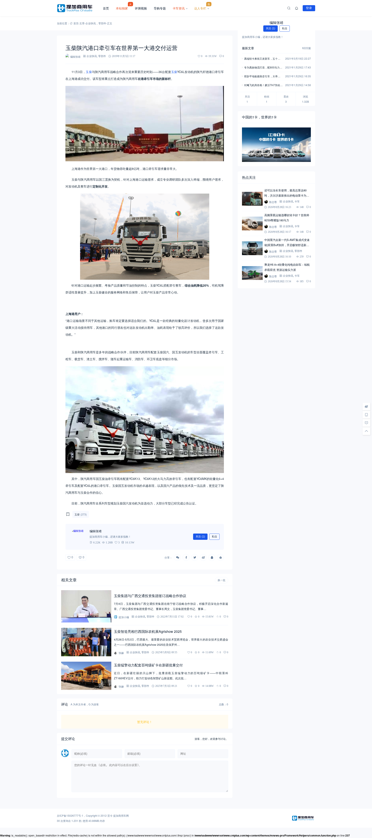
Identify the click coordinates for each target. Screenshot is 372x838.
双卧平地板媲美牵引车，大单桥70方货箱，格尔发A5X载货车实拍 (263, 76)
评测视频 (141, 8)
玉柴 (89, 72)
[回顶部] (366, 431)
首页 (106, 8)
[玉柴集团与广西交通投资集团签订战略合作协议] (86, 606)
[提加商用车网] (78, 8)
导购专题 (160, 8)
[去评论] (366, 423)
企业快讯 (90, 23)
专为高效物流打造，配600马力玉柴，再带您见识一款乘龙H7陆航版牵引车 (263, 67)
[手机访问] (366, 415)
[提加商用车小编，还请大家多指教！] (78, 536)
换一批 (221, 580)
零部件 (102, 23)
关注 (200, 536)
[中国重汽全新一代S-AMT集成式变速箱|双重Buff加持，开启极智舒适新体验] (252, 248)
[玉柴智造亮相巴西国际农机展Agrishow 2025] (86, 642)
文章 (82, 23)
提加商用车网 (121, 815)
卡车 (297, 201)
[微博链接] (366, 406)
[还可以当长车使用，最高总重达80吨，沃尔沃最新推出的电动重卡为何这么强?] (252, 199)
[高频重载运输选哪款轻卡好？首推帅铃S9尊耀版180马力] (252, 223)
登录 (309, 8)
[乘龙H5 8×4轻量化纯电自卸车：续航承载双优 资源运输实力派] (252, 273)
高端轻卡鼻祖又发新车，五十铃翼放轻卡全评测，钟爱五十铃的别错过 (262, 59)
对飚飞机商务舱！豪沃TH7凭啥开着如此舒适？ (263, 85)
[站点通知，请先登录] (296, 8)
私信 (214, 536)
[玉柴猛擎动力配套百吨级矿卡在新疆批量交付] (86, 676)
